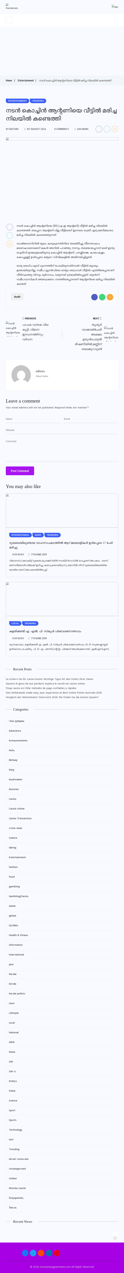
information (16, 945)
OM (11, 1061)
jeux (11, 964)
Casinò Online (17, 808)
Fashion (13, 867)
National (14, 1032)
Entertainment (26, 80)
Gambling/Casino (18, 896)
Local (12, 1023)
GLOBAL (13, 925)
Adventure (15, 731)
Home (9, 80)
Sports (12, 1120)
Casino (12, 799)
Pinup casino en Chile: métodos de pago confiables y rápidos (41, 688)
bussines (14, 789)
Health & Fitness (18, 935)
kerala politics (17, 993)
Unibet (13, 1178)
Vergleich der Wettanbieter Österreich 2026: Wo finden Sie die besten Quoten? (52, 697)
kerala (12, 984)
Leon (12, 1003)
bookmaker (15, 779)
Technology (15, 1130)
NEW (12, 1042)
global (12, 915)
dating (12, 847)
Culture (13, 838)
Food (12, 877)
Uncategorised (17, 1168)
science (13, 1100)
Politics (13, 1081)
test (11, 1139)
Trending (14, 1149)
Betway (13, 760)
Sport (12, 1110)
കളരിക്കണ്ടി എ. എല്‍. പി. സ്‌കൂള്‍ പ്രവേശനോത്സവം (45, 631)
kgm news (18, 554)
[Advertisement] (62, 51)
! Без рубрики (16, 721)
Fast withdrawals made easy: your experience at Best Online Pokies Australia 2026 (54, 692)
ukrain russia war (19, 1159)
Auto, (12, 750)
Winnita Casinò (17, 1188)
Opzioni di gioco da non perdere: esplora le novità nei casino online (45, 683)
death (17, 296)
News (12, 1052)
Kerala (12, 974)
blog (11, 770)
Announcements (18, 740)
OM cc (12, 1071)
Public (12, 1091)
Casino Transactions (20, 818)
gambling (14, 886)
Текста (12, 1207)
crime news (15, 828)
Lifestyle (14, 1013)
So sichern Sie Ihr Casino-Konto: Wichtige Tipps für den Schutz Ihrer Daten (49, 679)
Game (12, 906)
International (16, 954)
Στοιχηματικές (16, 1198)
